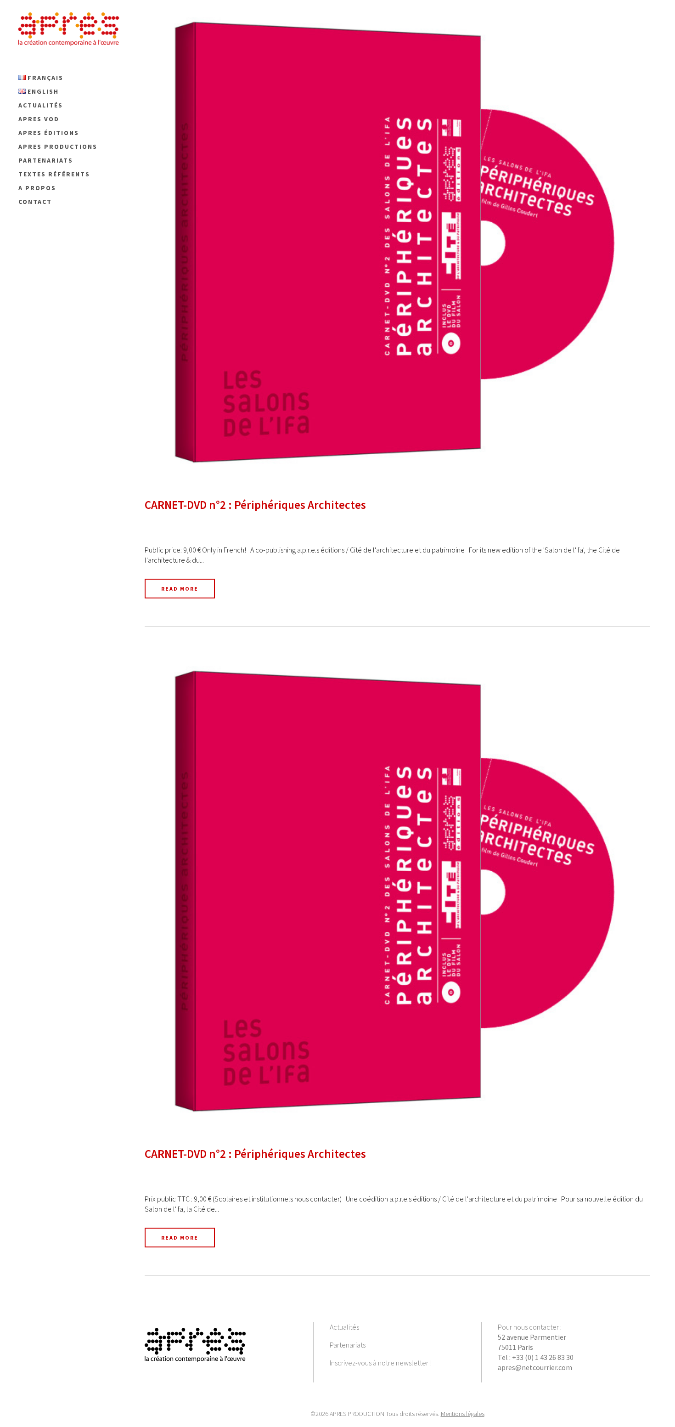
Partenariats (348, 1344)
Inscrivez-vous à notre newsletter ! (381, 1362)
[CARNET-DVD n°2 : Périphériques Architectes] (397, 242)
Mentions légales (462, 1414)
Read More (179, 588)
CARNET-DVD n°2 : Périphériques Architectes (255, 504)
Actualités (344, 1326)
